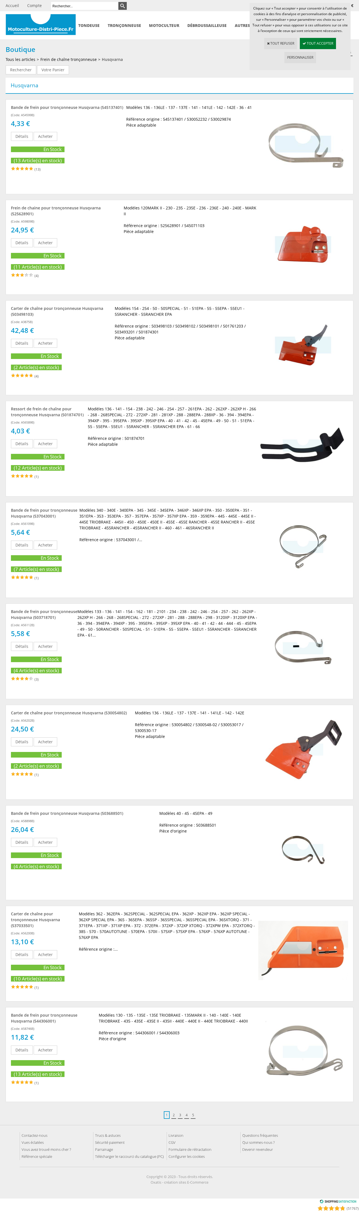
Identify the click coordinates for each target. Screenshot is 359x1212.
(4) (36, 275)
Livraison (176, 1135)
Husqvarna (112, 59)
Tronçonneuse (124, 25)
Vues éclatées (33, 1142)
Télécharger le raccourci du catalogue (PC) (129, 1156)
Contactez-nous (34, 1135)
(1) (36, 476)
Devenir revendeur (257, 1149)
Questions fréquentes (260, 1135)
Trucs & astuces (108, 1135)
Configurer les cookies (187, 1156)
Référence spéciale (37, 1156)
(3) (36, 679)
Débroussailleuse (207, 25)
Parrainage (104, 1149)
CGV (172, 1142)
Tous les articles (20, 59)
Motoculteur (164, 25)
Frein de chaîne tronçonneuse (68, 59)
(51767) (353, 1208)
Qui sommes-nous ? (258, 1142)
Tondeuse (89, 25)
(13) (37, 169)
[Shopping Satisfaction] (338, 1202)
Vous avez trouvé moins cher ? (46, 1149)
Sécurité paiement (110, 1142)
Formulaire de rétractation (190, 1149)
